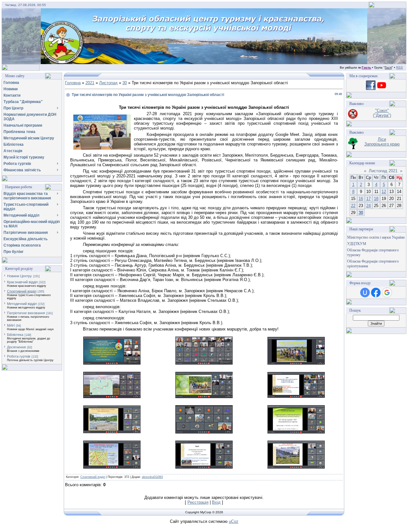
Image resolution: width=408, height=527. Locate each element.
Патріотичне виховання (26, 313)
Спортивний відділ (21, 291)
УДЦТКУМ (356, 243)
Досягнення (16, 347)
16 (361, 198)
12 (384, 191)
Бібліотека (15, 335)
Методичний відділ (22, 304)
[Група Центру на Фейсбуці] (370, 88)
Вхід (216, 502)
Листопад (108, 82)
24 (368, 205)
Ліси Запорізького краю (382, 141)
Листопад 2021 (383, 170)
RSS (399, 67)
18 (376, 198)
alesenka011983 (152, 477)
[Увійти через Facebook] (376, 292)
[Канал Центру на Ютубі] (381, 88)
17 (368, 198)
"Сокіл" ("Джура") (382, 113)
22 (353, 205)
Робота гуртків (18, 356)
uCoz (233, 521)
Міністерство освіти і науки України (375, 237)
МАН (11, 325)
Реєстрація (197, 502)
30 (124, 82)
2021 (89, 82)
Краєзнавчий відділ (22, 282)
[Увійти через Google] (387, 292)
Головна (73, 82)
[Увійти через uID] (365, 292)
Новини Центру (19, 276)
